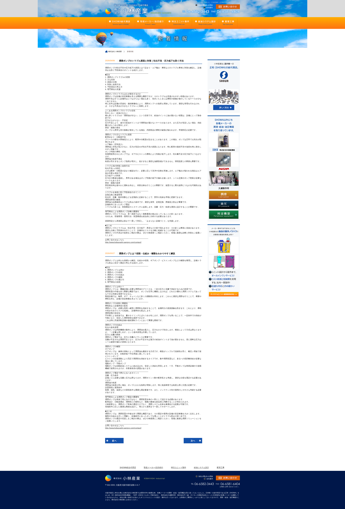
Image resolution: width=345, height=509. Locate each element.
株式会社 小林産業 (115, 51)
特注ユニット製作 (178, 467)
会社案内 (209, 7)
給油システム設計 (201, 467)
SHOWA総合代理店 (128, 467)
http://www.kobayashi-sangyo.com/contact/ (123, 242)
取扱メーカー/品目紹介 (153, 467)
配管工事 (220, 467)
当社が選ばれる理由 (205, 5)
